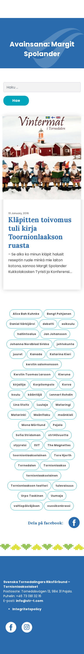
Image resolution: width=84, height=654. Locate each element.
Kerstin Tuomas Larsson (32, 374)
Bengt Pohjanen (59, 314)
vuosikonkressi (58, 506)
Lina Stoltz (21, 405)
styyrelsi (19, 445)
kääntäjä (35, 395)
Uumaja (57, 496)
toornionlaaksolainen (29, 455)
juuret (17, 354)
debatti (48, 324)
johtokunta (65, 344)
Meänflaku (42, 415)
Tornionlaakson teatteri (29, 486)
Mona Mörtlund (33, 425)
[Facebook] (74, 525)
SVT (37, 445)
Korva (66, 384)
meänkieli (65, 415)
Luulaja (42, 405)
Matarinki (18, 415)
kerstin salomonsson (42, 364)
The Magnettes (59, 445)
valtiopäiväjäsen (27, 506)
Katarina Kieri (60, 354)
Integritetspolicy (26, 609)
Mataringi (63, 405)
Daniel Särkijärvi (22, 324)
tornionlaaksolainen (42, 475)
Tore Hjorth (62, 455)
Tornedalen (27, 465)
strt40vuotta (58, 435)
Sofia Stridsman (28, 435)
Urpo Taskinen (32, 496)
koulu (15, 395)
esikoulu (68, 324)
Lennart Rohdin (61, 395)
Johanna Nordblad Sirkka (29, 344)
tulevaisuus (64, 486)
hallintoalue (26, 334)
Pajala (57, 425)
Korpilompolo (43, 384)
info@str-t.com (29, 601)
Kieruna (64, 374)
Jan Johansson (55, 334)
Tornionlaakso (54, 465)
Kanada (36, 354)
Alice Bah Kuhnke (26, 314)
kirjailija (19, 384)
